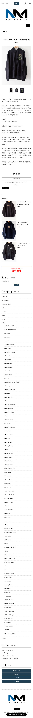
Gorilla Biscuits (9, 419)
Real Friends (8, 521)
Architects (7, 337)
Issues (6, 449)
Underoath (7, 588)
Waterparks (8, 596)
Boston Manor (8, 367)
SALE (4, 638)
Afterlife (7, 333)
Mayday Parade (9, 464)
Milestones (8, 472)
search (16, 3)
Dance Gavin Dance (10, 389)
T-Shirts (5, 296)
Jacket (4, 308)
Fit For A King (9, 408)
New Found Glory (9, 491)
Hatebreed (7, 431)
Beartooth (7, 356)
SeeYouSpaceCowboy (10, 532)
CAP (4, 311)
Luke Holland (8, 457)
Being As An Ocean (10, 352)
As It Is (7, 341)
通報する (16, 184)
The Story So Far (9, 562)
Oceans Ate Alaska (9, 494)
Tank (4, 315)
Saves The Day (9, 528)
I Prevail (7, 438)
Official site (16, 670)
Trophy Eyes (8, 584)
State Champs (8, 555)
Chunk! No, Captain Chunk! (12, 382)
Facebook (16, 674)
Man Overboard (9, 461)
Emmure (7, 393)
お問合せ (5, 653)
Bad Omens (8, 348)
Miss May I (8, 476)
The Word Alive (9, 618)
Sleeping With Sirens (10, 547)
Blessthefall (8, 359)
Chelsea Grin (8, 374)
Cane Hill (7, 371)
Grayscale (7, 423)
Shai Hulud (8, 536)
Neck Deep (8, 487)
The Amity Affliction (10, 329)
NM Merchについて (8, 650)
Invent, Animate (9, 446)
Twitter (16, 677)
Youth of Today (9, 626)
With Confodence (9, 603)
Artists (4, 323)
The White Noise (9, 611)
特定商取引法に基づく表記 (10, 658)
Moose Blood (8, 479)
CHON (7, 378)
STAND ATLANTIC (10, 633)
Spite (6, 551)
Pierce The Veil (9, 502)
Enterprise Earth (9, 397)
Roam (6, 524)
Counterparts (8, 386)
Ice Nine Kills (8, 442)
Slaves (6, 543)
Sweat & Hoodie (7, 304)
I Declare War (8, 434)
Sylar (6, 566)
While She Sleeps (9, 600)
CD (4, 319)
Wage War (7, 592)
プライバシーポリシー (9, 655)
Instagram (16, 681)
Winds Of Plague (9, 615)
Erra (6, 401)
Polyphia (7, 513)
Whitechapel (8, 607)
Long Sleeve (6, 300)
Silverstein (8, 539)
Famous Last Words (10, 404)
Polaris (7, 506)
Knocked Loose (9, 453)
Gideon (7, 416)
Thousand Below (9, 573)
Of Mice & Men (9, 498)
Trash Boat (8, 581)
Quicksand (7, 517)
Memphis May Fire (10, 468)
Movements (8, 483)
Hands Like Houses (10, 427)
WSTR (7, 629)
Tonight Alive (8, 577)
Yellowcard (8, 622)
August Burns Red (9, 344)
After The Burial (9, 326)
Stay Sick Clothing (10, 558)
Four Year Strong (9, 412)
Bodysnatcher (8, 363)
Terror (6, 569)
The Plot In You (9, 509)
